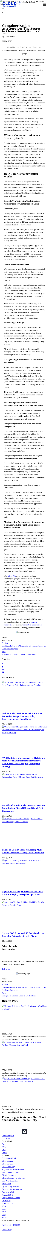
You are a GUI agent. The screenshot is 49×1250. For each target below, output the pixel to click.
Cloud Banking (7, 1161)
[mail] (3, 672)
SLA (3, 1209)
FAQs (4, 1215)
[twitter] (2, 664)
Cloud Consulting (8, 1167)
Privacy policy (7, 1203)
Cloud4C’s (12, 576)
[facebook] (2, 667)
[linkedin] (3, 669)
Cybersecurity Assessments (12, 1189)
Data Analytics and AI (10, 1181)
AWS (4, 1147)
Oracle (4, 1153)
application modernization (32, 625)
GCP (3, 1150)
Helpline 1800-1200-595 (11, 1225)
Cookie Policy (7, 1230)
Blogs (35, 47)
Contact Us (6, 1138)
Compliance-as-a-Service (11, 1198)
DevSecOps (6, 1201)
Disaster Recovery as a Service (13, 1178)
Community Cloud (9, 1158)
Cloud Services (7, 1164)
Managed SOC (7, 1195)
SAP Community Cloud (10, 1172)
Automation (6, 1184)
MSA (4, 1206)
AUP (4, 1212)
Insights (23, 47)
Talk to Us (6, 969)
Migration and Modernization (13, 1169)
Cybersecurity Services (10, 1186)
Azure (4, 1144)
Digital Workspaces (9, 1175)
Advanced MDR (8, 1192)
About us (11, 47)
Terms (4, 1217)
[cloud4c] (12, 7)
